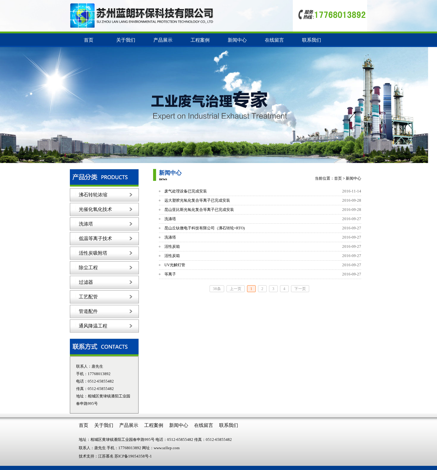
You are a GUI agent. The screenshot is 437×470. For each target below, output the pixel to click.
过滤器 (86, 282)
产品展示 (162, 40)
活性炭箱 (172, 246)
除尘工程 (88, 267)
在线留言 (274, 40)
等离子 (170, 274)
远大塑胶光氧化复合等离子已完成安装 (197, 200)
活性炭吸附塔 (93, 253)
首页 (88, 40)
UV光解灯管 (174, 265)
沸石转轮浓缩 (93, 194)
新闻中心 (237, 40)
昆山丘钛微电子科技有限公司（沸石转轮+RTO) (204, 228)
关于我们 (125, 40)
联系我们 (311, 40)
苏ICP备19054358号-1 (133, 456)
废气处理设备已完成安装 (185, 191)
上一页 (235, 288)
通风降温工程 (93, 325)
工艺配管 (88, 296)
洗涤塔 (86, 223)
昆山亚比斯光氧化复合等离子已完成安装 (199, 209)
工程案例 (200, 40)
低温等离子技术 (95, 238)
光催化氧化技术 (95, 209)
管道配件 (88, 311)
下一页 (300, 288)
